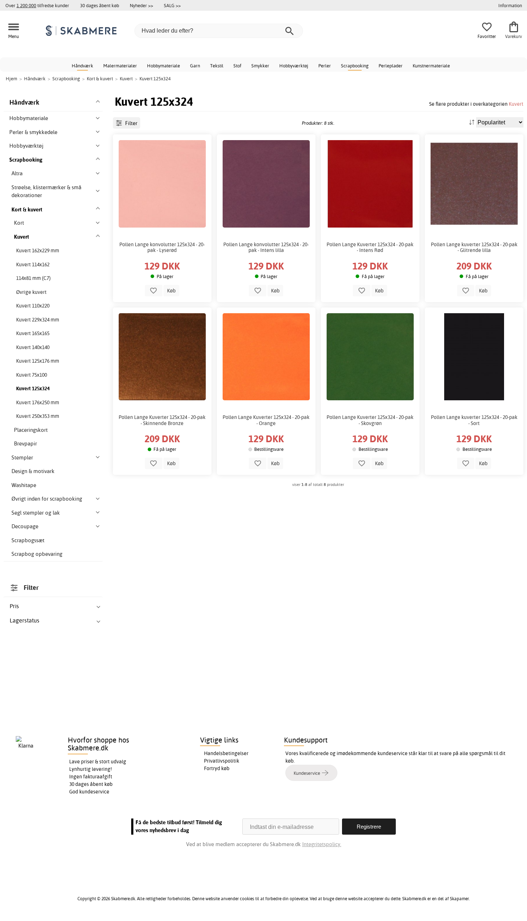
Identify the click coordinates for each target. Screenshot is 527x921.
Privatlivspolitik (221, 761)
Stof (237, 65)
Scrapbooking (355, 65)
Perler (324, 65)
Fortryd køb (216, 768)
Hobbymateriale (163, 65)
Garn (195, 65)
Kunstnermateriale (431, 65)
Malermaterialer (120, 65)
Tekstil (216, 65)
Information (510, 5)
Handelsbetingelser (226, 753)
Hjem (11, 78)
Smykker (260, 65)
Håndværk (82, 65)
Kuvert (516, 103)
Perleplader (391, 65)
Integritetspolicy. (321, 844)
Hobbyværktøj (293, 65)
